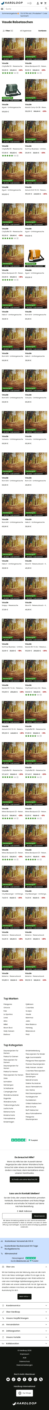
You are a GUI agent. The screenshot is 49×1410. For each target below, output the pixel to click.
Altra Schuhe (31, 1107)
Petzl (27, 1034)
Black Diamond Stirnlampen (32, 1075)
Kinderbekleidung (33, 1051)
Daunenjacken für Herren (11, 1067)
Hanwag (29, 1028)
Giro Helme (30, 1090)
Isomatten (8, 1082)
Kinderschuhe (9, 1115)
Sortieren (42, 31)
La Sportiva (8, 1014)
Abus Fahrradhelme (34, 1113)
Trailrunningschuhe (11, 1105)
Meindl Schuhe (32, 1080)
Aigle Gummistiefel (33, 1057)
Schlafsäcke (9, 1088)
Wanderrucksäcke (11, 1095)
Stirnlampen (8, 1085)
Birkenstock (30, 1031)
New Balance (31, 1024)
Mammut (29, 1018)
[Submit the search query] (46, 9)
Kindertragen (9, 1122)
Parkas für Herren (11, 1072)
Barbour (7, 1034)
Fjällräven (29, 1004)
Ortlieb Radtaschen (34, 1103)
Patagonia (8, 1004)
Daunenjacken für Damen (11, 1052)
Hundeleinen (31, 1100)
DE (28, 3)
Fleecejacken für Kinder (35, 1054)
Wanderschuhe (10, 1102)
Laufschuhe (8, 1108)
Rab (5, 1011)
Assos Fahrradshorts (34, 1087)
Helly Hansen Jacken (34, 1067)
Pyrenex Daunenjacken (35, 1064)
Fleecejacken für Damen (10, 1061)
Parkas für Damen (11, 1056)
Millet (6, 1024)
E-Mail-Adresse (24, 1211)
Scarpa (29, 1011)
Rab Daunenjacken (33, 1093)
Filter (9, 31)
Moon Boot (8, 1028)
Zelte (6, 1078)
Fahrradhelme (9, 1118)
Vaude (28, 1014)
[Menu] (2, 9)
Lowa (6, 1018)
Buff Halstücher (32, 1110)
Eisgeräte (7, 1098)
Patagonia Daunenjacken (32, 1118)
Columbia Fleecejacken (35, 1071)
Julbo (28, 1021)
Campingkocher (10, 1092)
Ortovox (7, 1008)
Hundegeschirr (32, 1097)
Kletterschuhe (9, 1112)
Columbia (30, 1008)
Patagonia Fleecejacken (35, 1061)
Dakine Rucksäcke (33, 1083)
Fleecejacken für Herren (13, 1075)
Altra (5, 1021)
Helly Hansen (9, 1031)
